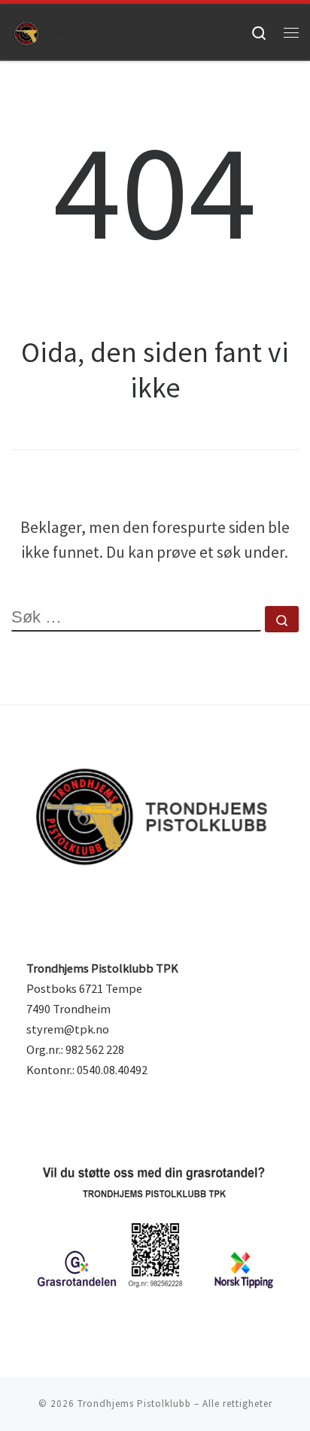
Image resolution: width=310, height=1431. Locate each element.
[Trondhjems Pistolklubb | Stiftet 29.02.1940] (45, 31)
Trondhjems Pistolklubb (134, 1403)
